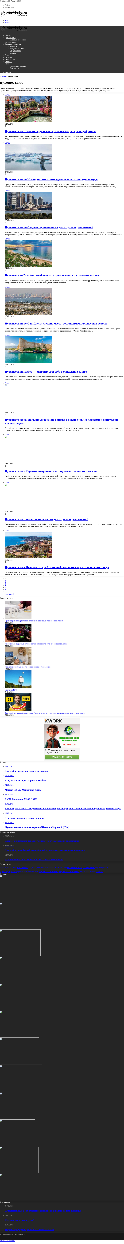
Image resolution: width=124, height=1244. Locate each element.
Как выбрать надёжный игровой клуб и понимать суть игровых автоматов (36, 644)
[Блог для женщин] (14, 16)
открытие (98, 868)
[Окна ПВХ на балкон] (21, 983)
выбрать (22, 867)
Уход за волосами (17, 48)
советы (99, 871)
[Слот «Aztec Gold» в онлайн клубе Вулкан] (23, 901)
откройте (89, 867)
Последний (9, 594)
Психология (10, 59)
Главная (8, 35)
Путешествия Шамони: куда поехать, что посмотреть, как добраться (50, 131)
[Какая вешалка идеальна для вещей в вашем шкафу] (19, 1173)
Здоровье (13, 46)
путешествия (69, 871)
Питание (8, 57)
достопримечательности (40, 868)
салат (87, 871)
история (51, 867)
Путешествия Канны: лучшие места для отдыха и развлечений (46, 519)
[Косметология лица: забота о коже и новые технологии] (18, 665)
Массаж (13, 53)
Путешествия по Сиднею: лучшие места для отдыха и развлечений (49, 227)
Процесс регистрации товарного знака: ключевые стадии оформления (34, 621)
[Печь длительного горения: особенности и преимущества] (18, 1010)
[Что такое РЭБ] (18, 688)
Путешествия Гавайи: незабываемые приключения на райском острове (52, 275)
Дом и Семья (10, 38)
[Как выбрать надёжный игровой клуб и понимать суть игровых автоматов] (18, 642)
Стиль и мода (10, 42)
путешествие (48, 871)
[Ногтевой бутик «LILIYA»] (17, 1145)
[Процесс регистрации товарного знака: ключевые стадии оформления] (18, 619)
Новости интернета (18, 66)
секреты (92, 872)
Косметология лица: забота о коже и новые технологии (27, 667)
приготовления (33, 872)
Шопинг (8, 62)
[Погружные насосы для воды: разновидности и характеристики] (20, 955)
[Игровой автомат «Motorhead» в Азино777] (20, 1118)
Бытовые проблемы (18, 40)
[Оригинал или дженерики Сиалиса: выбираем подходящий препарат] (19, 1037)
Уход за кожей (15, 51)
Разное (7, 64)
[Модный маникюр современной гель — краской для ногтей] (21, 1064)
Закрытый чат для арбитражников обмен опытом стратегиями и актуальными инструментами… (45, 713)
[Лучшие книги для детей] (20, 928)
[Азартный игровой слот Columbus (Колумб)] (22, 1091)
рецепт (82, 871)
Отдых (7, 55)
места (65, 868)
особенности (74, 867)
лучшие (58, 867)
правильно (104, 868)
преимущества (8, 871)
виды (2, 867)
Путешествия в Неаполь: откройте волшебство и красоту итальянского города (57, 567)
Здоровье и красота (13, 44)
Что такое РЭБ (11, 690)
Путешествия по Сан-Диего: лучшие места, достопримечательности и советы (56, 323)
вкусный (8, 868)
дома (29, 867)
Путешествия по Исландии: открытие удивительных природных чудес (51, 179)
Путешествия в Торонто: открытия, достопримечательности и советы (51, 471)
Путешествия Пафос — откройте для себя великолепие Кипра (46, 371)
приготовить (22, 871)
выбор (14, 868)
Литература (14, 68)
